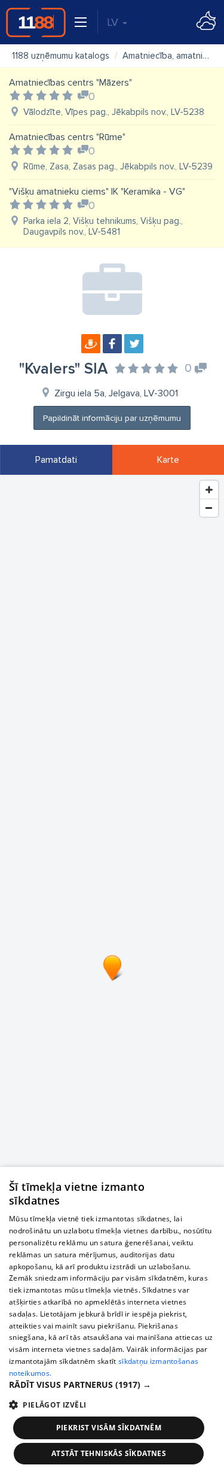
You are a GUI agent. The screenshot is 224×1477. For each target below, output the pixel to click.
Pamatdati (56, 460)
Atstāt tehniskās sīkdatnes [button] (108, 1453)
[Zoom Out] (209, 508)
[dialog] (112, 1322)
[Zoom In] (209, 490)
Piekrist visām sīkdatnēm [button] (109, 1428)
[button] (112, 1384)
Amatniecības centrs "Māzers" (70, 83)
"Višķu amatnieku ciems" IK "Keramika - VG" (97, 192)
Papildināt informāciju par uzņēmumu (112, 418)
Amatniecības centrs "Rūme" (67, 137)
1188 (36, 22)
